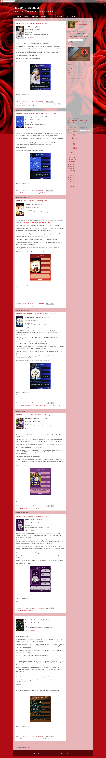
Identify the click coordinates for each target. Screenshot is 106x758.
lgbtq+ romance (31, 508)
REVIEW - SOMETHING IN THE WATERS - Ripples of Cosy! (36, 113)
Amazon (18, 16)
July (72, 152)
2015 (71, 186)
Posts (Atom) (26, 747)
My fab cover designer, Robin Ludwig (77, 120)
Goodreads (35, 16)
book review (29, 104)
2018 (71, 179)
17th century (23, 738)
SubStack (59, 16)
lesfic (54, 104)
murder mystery (38, 738)
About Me (70, 69)
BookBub (26, 16)
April (72, 157)
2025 (71, 164)
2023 (71, 168)
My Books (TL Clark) (73, 67)
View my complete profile (81, 24)
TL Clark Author (81, 22)
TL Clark (34, 105)
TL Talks (70, 71)
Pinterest (51, 16)
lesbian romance (47, 104)
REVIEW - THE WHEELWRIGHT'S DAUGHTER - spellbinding (36, 314)
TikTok (66, 16)
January (73, 161)
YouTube (73, 16)
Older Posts (60, 744)
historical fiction (37, 306)
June (72, 155)
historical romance (38, 104)
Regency (18, 105)
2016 (71, 184)
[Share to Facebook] (52, 102)
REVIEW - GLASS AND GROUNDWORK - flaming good (34, 415)
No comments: (40, 101)
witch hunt (55, 405)
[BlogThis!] (48, 102)
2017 (71, 181)
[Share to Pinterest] (53, 102)
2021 (71, 173)
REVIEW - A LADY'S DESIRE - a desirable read (32, 23)
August (73, 131)
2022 (71, 171)
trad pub (50, 738)
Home (36, 744)
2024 (71, 166)
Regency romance (26, 105)
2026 (71, 129)
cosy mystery (36, 193)
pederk (58, 753)
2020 (71, 175)
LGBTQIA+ (59, 104)
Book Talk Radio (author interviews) (77, 122)
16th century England (26, 405)
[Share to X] (50, 102)
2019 (71, 177)
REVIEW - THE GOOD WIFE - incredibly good (31, 201)
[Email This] (47, 102)
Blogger (69, 753)
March (73, 159)
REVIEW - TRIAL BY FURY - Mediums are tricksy (32, 516)
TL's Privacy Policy (73, 72)
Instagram (43, 16)
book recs (23, 104)
